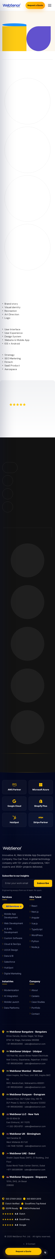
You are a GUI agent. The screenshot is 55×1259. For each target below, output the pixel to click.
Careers (35, 996)
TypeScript (36, 929)
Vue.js (34, 923)
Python (35, 941)
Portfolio (35, 1007)
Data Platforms (11, 1007)
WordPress (37, 935)
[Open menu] (49, 5)
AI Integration (11, 996)
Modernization (11, 990)
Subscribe (43, 883)
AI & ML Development (11, 930)
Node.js (35, 947)
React (34, 906)
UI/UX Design (11, 950)
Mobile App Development (11, 916)
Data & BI (8, 956)
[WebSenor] (27, 848)
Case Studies (38, 1002)
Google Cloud (14, 806)
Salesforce (9, 961)
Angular (35, 917)
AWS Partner (14, 789)
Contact (35, 1013)
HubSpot (14, 822)
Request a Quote (35, 5)
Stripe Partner (40, 822)
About (34, 990)
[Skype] (45, 1252)
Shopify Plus (40, 806)
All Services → (14, 906)
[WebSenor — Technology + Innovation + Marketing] (11, 5)
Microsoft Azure (40, 789)
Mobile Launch (11, 1002)
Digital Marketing (12, 973)
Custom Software (13, 938)
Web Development (13, 923)
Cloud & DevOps (12, 944)
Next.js (35, 911)
